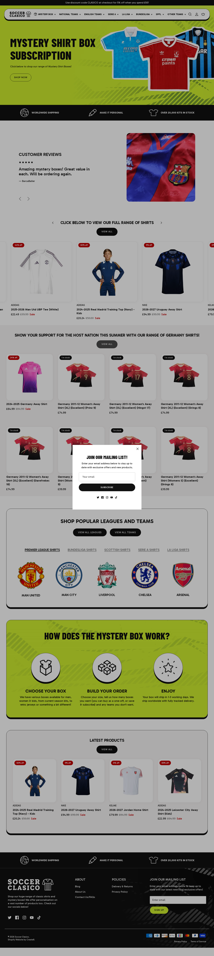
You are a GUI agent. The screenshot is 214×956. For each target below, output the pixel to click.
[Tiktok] (116, 497)
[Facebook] (102, 497)
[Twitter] (98, 497)
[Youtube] (111, 497)
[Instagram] (107, 497)
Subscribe (107, 487)
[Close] (137, 448)
